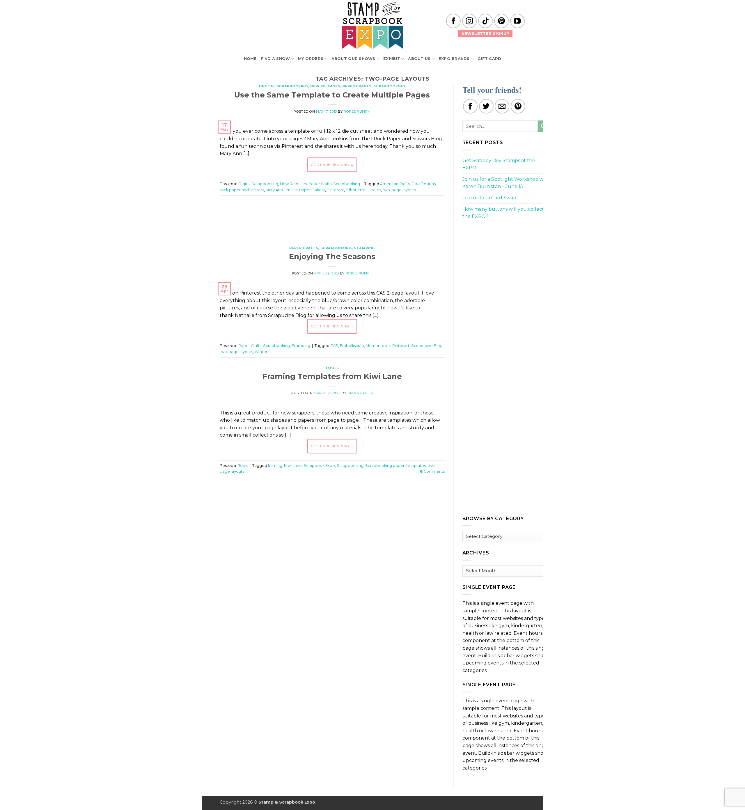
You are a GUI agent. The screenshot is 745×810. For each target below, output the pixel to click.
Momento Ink (378, 345)
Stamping (364, 248)
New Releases (325, 86)
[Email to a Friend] (502, 106)
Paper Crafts (357, 86)
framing (275, 465)
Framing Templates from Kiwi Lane (332, 376)
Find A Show (275, 58)
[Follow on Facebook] (453, 21)
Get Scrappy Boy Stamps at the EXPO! (498, 164)
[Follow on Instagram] (469, 21)
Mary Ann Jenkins (281, 190)
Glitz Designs (423, 184)
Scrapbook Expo (319, 465)
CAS (334, 345)
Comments (432, 471)
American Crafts (395, 184)
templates (416, 465)
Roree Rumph (357, 111)
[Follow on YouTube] (517, 21)
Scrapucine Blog (427, 345)
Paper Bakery (312, 190)
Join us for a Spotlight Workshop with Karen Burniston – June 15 (506, 182)
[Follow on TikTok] (485, 21)
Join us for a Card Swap (489, 198)
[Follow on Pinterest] (501, 21)
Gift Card (489, 58)
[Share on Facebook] (470, 106)
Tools (332, 368)
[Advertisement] (332, 218)
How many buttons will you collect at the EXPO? (506, 212)
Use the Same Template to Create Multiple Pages (332, 94)
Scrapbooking (389, 86)
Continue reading (332, 164)
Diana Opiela (360, 393)
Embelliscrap (352, 345)
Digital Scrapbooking (283, 86)
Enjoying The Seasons (332, 256)
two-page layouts (399, 190)
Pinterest (335, 190)
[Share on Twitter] (486, 106)
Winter (261, 352)
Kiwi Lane (293, 465)
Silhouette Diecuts (363, 190)
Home (250, 58)
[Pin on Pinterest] (518, 106)
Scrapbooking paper (385, 465)
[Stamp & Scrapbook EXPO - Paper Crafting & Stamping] (372, 25)
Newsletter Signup (486, 33)
